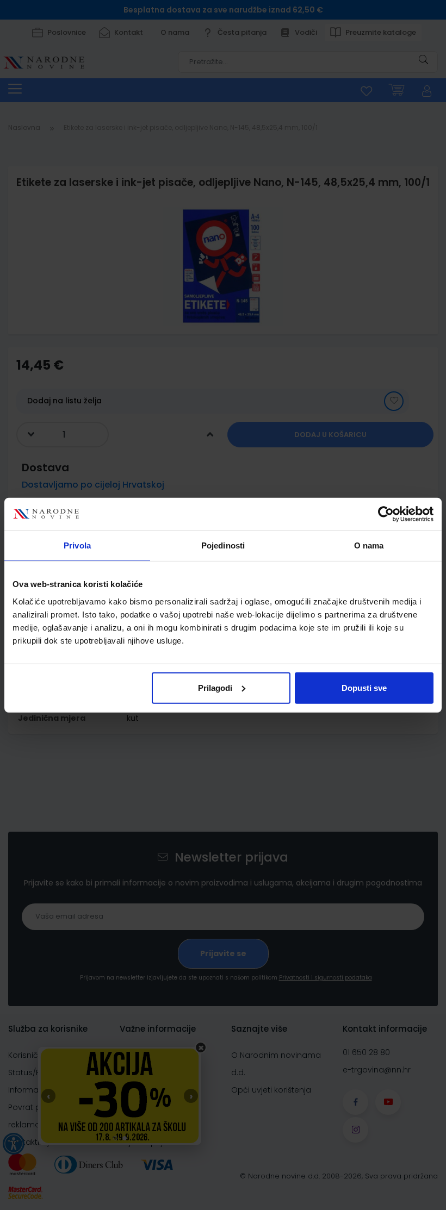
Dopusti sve (364, 687)
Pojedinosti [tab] (223, 545)
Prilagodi (215, 687)
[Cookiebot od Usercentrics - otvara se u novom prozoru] (385, 514)
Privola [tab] (77, 545)
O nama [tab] (369, 545)
